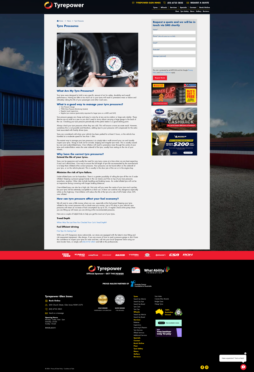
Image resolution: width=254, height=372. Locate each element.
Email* (155, 43)
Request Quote (160, 78)
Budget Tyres (159, 301)
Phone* (164, 36)
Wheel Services (139, 333)
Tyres (155, 7)
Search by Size (139, 302)
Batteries (136, 322)
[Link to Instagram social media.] (207, 367)
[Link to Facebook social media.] (202, 367)
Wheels (164, 7)
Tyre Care (137, 307)
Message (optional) (159, 56)
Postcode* (156, 49)
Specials (183, 7)
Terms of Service (165, 73)
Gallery (198, 11)
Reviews (206, 11)
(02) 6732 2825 (175, 2)
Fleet (177, 11)
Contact (193, 7)
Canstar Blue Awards (162, 299)
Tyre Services (138, 330)
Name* (155, 30)
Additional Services (140, 335)
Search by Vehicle (140, 299)
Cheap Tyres (159, 304)
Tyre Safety (184, 11)
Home (61, 21)
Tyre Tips (137, 309)
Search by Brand (139, 304)
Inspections (137, 325)
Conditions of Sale (69, 369)
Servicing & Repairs (140, 327)
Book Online (204, 7)
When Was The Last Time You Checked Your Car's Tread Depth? (82, 222)
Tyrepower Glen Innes (148, 2)
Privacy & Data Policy (57, 369)
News (192, 11)
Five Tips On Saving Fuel (66, 231)
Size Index (158, 296)
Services (173, 7)
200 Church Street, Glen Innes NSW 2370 (66, 305)
